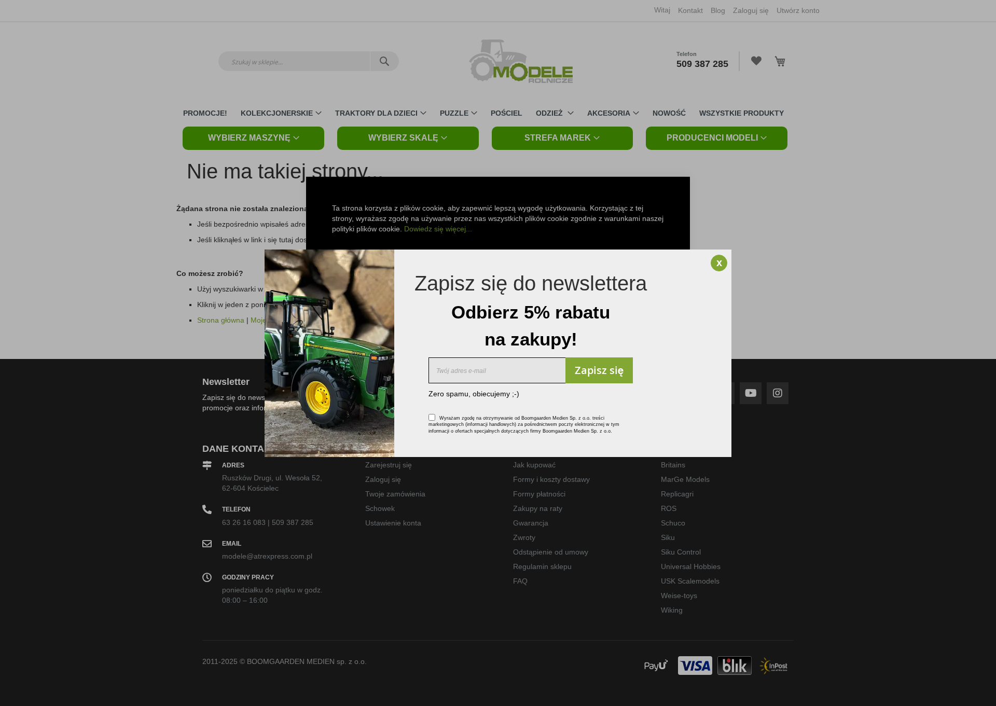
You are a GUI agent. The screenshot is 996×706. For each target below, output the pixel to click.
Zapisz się (599, 370)
